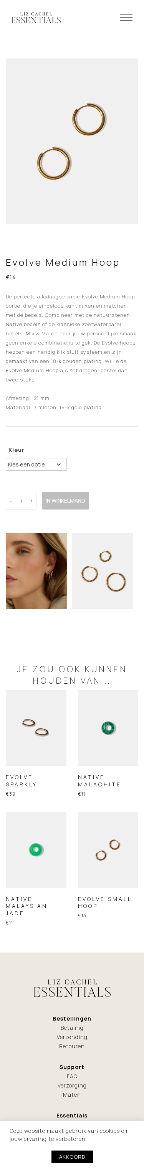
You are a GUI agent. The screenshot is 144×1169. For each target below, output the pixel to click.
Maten (72, 1094)
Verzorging (72, 1085)
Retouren (72, 1046)
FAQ (72, 1076)
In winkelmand (65, 500)
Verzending (72, 1037)
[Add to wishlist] (15, 765)
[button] (45, 764)
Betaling (72, 1027)
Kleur (16, 449)
